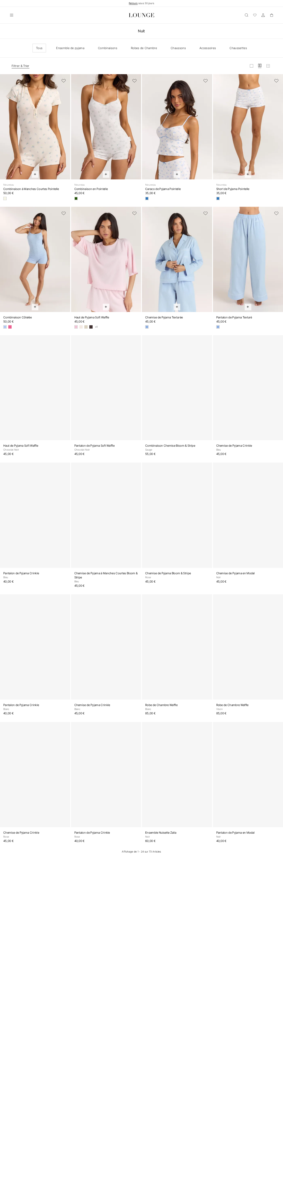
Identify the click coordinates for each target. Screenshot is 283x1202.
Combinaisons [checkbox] (107, 48)
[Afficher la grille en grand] (251, 66)
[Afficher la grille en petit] (268, 66)
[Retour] (5, 129)
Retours (133, 3)
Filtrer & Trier (20, 66)
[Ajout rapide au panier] (35, 174)
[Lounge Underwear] (141, 15)
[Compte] (263, 15)
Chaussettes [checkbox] (238, 48)
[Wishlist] (255, 15)
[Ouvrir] (11, 15)
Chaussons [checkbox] (178, 48)
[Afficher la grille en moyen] (259, 66)
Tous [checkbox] (39, 48)
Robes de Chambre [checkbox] (144, 48)
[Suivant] (64, 129)
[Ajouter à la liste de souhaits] (63, 80)
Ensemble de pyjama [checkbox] (70, 48)
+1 (96, 327)
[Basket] (271, 15)
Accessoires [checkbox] (208, 48)
